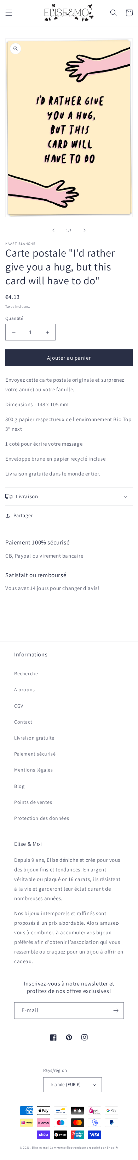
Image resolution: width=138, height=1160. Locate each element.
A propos (24, 689)
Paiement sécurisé (35, 754)
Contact (23, 722)
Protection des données (41, 818)
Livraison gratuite (34, 738)
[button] (9, 13)
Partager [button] (23, 515)
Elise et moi (40, 1147)
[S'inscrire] (115, 1010)
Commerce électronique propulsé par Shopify (84, 1147)
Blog (19, 786)
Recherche (26, 673)
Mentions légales (33, 770)
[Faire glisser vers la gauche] (53, 230)
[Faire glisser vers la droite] (84, 230)
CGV (18, 706)
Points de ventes (33, 802)
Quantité (14, 318)
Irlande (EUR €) (66, 1084)
